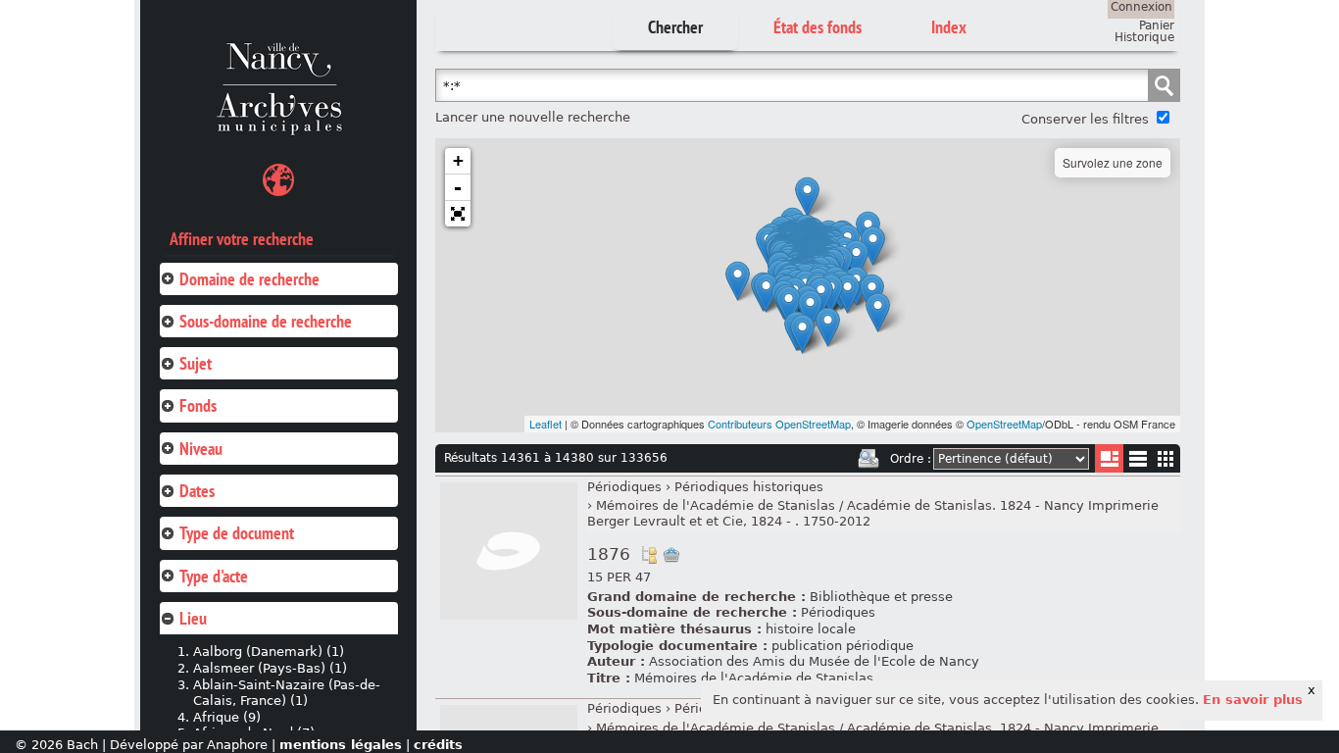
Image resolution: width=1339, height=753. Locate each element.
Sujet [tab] (195, 363)
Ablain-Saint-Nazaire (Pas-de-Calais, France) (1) (286, 693)
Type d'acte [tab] (213, 576)
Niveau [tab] (201, 448)
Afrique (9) (227, 717)
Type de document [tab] (236, 533)
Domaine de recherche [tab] (249, 279)
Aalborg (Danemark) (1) (268, 651)
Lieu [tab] (193, 618)
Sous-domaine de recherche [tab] (265, 321)
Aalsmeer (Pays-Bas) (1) (270, 668)
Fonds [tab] (198, 405)
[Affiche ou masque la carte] (278, 183)
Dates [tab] (197, 490)
